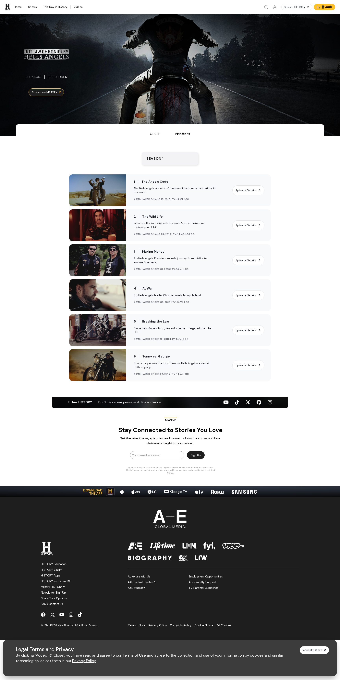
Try (318, 7)
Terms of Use (136, 625)
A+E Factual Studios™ (141, 582)
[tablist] (170, 130)
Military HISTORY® (53, 586)
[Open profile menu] (275, 7)
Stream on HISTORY (44, 92)
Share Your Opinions (54, 598)
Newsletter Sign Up (53, 592)
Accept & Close (312, 650)
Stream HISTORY (294, 7)
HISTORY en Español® (55, 581)
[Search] (266, 7)
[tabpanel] (170, 316)
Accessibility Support (202, 582)
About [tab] (155, 134)
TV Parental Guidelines (203, 587)
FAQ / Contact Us (52, 604)
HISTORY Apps (50, 575)
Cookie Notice (204, 625)
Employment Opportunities (206, 576)
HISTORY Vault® (51, 569)
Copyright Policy (180, 625)
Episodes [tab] (182, 134)
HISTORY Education (54, 564)
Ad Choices (223, 625)
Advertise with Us (139, 576)
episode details (246, 190)
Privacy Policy (158, 625)
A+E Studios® (136, 587)
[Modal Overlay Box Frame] (170, 447)
